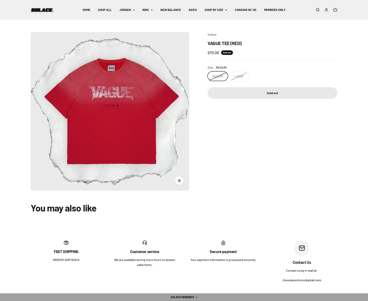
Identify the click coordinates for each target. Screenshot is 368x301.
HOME (86, 10)
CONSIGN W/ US (245, 10)
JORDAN (125, 10)
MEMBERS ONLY (275, 10)
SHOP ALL (105, 10)
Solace (212, 34)
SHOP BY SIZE (214, 10)
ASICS (193, 10)
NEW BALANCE (170, 10)
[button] (184, 297)
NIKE (145, 10)
